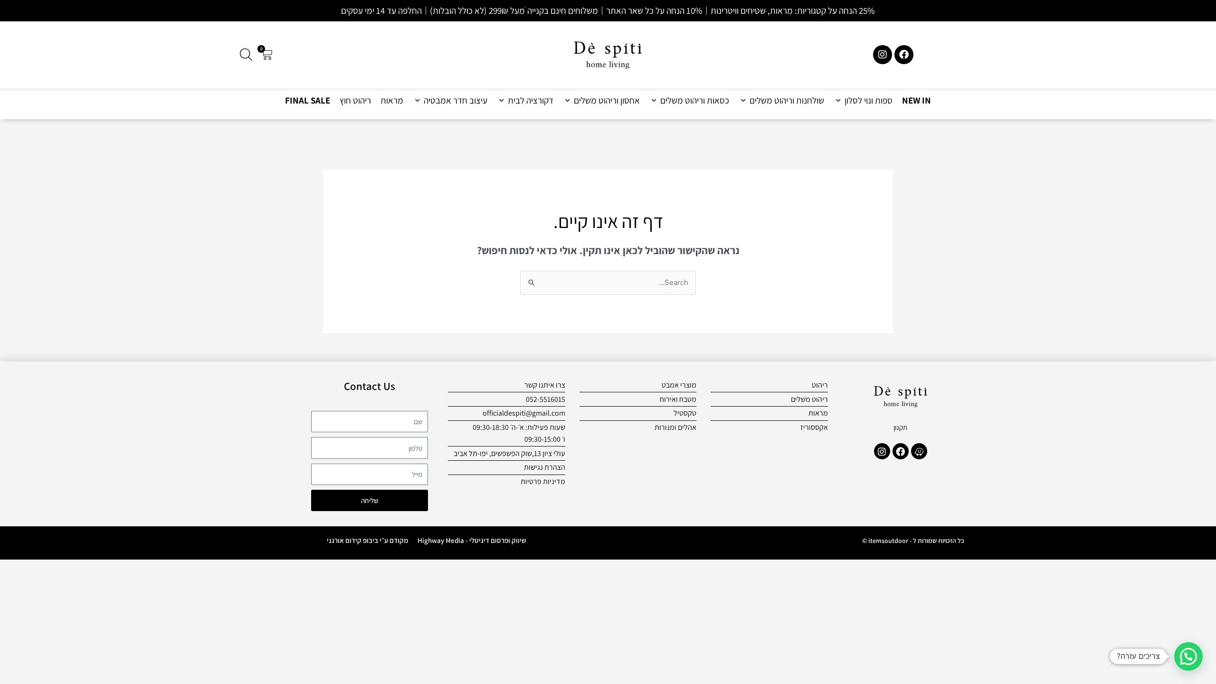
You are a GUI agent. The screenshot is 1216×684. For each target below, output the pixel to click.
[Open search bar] (246, 54)
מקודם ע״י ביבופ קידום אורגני (367, 540)
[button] (863, 100)
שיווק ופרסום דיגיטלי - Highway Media (472, 540)
